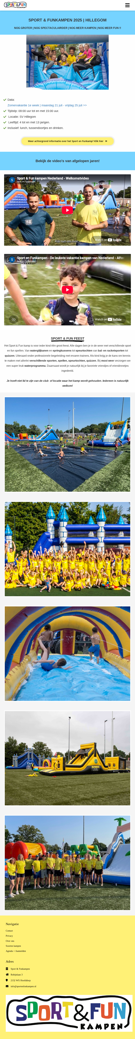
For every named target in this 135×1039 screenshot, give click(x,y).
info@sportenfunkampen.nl (23, 986)
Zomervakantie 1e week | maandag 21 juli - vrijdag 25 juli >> (47, 105)
